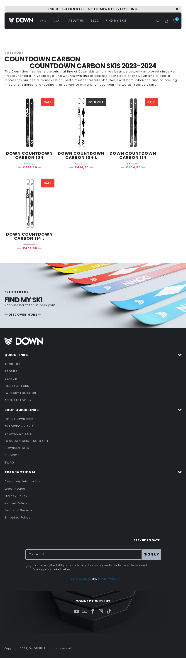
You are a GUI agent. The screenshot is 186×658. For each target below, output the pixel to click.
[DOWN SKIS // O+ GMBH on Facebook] (93, 611)
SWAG (10, 462)
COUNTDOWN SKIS (19, 419)
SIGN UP (151, 554)
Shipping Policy (17, 517)
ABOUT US (12, 364)
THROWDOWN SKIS (19, 426)
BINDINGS (12, 455)
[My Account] (166, 20)
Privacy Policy (16, 496)
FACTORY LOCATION (20, 393)
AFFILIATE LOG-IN (18, 400)
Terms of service (80, 579)
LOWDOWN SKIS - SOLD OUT (27, 441)
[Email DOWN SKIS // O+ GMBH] (84, 611)
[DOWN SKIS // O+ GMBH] (21, 20)
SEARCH (11, 379)
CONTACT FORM (17, 386)
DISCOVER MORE (23, 315)
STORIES (11, 371)
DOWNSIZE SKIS (17, 448)
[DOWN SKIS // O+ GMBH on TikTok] (109, 611)
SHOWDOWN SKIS (18, 434)
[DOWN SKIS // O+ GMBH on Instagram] (101, 611)
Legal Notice (15, 489)
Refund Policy (16, 503)
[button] (43, 21)
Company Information (23, 481)
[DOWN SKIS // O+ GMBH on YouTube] (76, 611)
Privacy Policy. (107, 579)
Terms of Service (18, 510)
